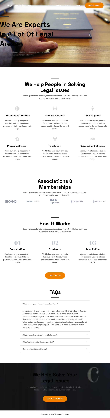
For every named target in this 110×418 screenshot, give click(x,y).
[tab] (55, 315)
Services (67, 5)
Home (50, 5)
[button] (94, 5)
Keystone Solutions (18, 5)
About (58, 5)
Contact (78, 5)
